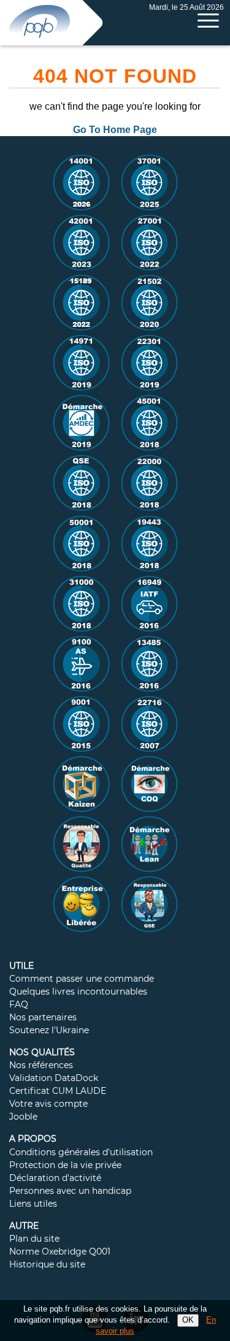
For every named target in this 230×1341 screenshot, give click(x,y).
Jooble (23, 1117)
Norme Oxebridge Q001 (59, 1252)
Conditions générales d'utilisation (81, 1153)
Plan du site (34, 1239)
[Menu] (208, 20)
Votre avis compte (48, 1104)
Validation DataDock (53, 1078)
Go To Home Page (115, 129)
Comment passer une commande (81, 979)
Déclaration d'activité (55, 1178)
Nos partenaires (43, 1018)
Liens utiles (33, 1204)
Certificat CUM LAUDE (57, 1091)
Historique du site (47, 1265)
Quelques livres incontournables (78, 992)
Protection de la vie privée (65, 1166)
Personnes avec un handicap (70, 1191)
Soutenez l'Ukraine (49, 1031)
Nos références (41, 1066)
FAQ (18, 1005)
